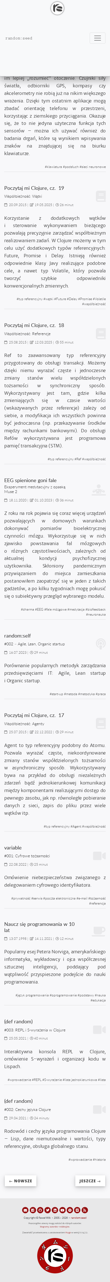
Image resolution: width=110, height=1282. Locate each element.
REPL (37, 1079)
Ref (78, 459)
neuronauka (97, 614)
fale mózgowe (56, 609)
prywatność (21, 898)
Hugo (68, 1232)
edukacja (99, 1000)
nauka (101, 995)
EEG (40, 609)
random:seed (79, 1218)
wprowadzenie (20, 1079)
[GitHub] (40, 1210)
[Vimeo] (77, 1210)
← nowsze (20, 1180)
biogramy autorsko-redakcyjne (54, 1226)
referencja (98, 903)
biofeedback (96, 609)
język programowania (33, 995)
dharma (28, 609)
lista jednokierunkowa (81, 1079)
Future (61, 298)
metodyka (87, 694)
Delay (73, 298)
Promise (86, 298)
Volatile (100, 298)
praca (102, 694)
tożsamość (98, 898)
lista (103, 1079)
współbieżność (95, 304)
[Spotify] (70, 1210)
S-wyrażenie (53, 1079)
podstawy (87, 995)
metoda (71, 694)
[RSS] (85, 1210)
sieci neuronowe (94, 166)
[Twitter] (48, 1210)
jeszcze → (90, 1180)
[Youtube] (63, 1210)
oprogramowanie (64, 995)
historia (100, 1159)
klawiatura (54, 166)
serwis (37, 898)
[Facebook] (33, 1210)
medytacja (77, 609)
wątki (49, 298)
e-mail (82, 898)
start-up (57, 694)
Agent (76, 826)
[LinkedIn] (55, 1210)
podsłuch (72, 166)
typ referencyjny (31, 298)
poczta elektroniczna (60, 898)
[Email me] (25, 1210)
